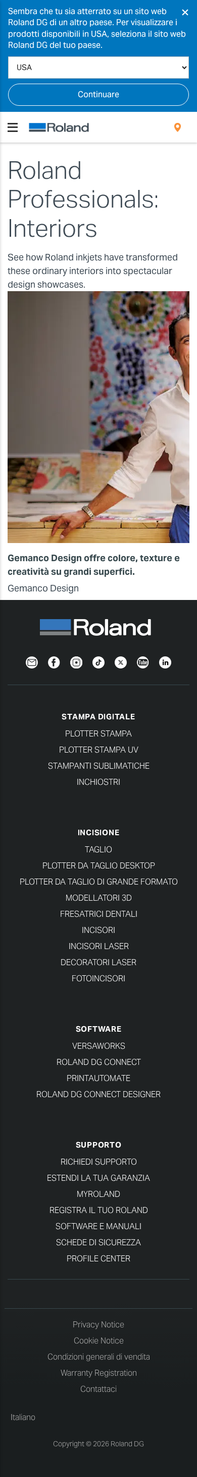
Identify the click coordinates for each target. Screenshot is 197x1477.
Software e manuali (98, 1226)
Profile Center (98, 1258)
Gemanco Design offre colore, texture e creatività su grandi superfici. (94, 564)
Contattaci (98, 1389)
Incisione (99, 832)
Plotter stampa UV (98, 750)
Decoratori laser (98, 962)
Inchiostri (98, 782)
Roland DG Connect (99, 1062)
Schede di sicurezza (98, 1242)
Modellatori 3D (99, 898)
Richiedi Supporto (99, 1162)
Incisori (98, 930)
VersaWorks (98, 1046)
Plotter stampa (98, 733)
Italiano (23, 1417)
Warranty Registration (99, 1373)
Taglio (98, 849)
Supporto (99, 1145)
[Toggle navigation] (13, 127)
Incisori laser (99, 946)
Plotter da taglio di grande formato (99, 882)
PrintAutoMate (98, 1078)
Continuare (98, 94)
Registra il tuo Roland (99, 1210)
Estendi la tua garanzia (98, 1178)
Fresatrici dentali (98, 914)
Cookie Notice (99, 1340)
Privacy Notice (98, 1324)
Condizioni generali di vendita (98, 1357)
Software (99, 1029)
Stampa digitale (98, 716)
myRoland (98, 1194)
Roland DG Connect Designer (98, 1094)
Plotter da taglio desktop (98, 865)
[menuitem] (177, 127)
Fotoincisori (98, 978)
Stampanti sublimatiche (99, 766)
